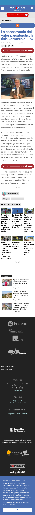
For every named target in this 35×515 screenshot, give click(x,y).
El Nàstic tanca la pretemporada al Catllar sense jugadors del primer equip (5, 223)
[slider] (30, 50)
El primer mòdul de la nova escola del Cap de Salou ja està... (29, 248)
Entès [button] (17, 510)
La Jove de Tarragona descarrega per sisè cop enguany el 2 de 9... (17, 221)
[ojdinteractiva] (17, 352)
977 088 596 (18, 388)
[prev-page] (16, 262)
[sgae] (17, 338)
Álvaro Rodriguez (8, 43)
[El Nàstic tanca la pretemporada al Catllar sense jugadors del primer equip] (6, 211)
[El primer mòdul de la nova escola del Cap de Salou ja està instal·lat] (29, 238)
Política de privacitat (7, 366)
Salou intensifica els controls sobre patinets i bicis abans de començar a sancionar (6, 250)
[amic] (17, 331)
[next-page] (19, 262)
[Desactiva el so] (26, 51)
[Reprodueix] (3, 51)
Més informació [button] (9, 505)
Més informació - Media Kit (17, 403)
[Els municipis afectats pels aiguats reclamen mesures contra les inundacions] (29, 211)
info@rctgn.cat (17, 390)
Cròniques (6, 20)
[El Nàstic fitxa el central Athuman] (17, 238)
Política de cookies (7, 369)
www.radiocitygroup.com (24, 442)
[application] (17, 50)
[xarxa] (17, 323)
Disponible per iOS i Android (17, 414)
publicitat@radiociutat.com (17, 401)
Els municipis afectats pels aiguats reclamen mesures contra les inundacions (28, 224)
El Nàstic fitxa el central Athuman (16, 245)
